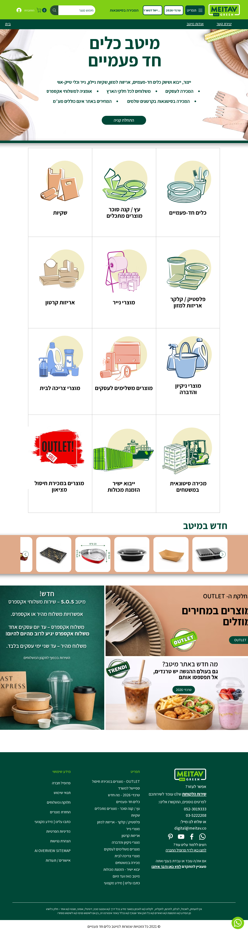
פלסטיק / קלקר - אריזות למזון (118, 822)
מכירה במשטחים (127, 862)
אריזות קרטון (130, 835)
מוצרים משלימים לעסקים (122, 849)
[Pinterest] (170, 837)
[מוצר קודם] (222, 554)
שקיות (135, 815)
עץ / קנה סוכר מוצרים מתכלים (124, 212)
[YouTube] (181, 837)
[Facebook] (192, 837)
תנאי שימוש (62, 792)
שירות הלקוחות (194, 794)
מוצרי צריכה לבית (127, 855)
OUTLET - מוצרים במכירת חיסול (117, 781)
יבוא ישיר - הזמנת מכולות (121, 869)
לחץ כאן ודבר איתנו (166, 866)
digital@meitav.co (190, 828)
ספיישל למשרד (129, 788)
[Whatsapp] (202, 837)
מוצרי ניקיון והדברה (126, 842)
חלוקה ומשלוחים (59, 802)
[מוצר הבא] (25, 554)
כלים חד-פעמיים (128, 801)
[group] (124, 554)
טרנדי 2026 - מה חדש (124, 794)
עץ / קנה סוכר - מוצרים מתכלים (117, 808)
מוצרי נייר (133, 828)
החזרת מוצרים (60, 811)
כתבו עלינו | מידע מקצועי (52, 821)
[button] (42, 10)
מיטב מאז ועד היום (126, 876)
